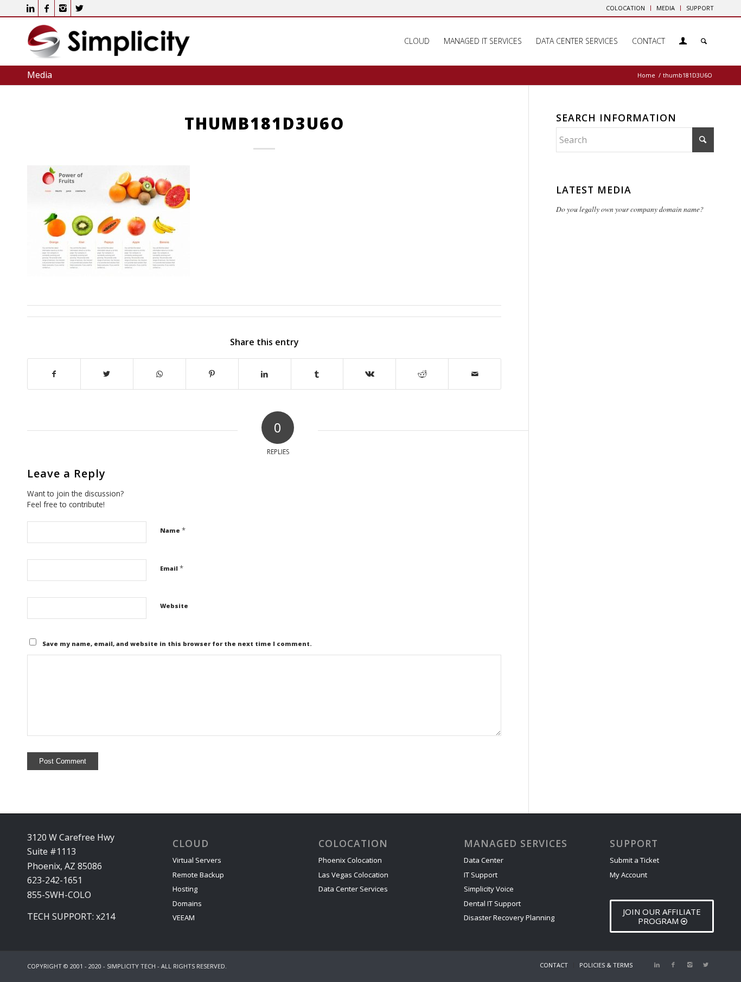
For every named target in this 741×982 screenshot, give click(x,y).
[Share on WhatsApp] (159, 374)
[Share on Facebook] (54, 374)
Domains (187, 903)
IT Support (480, 875)
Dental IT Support (492, 903)
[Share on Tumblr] (317, 374)
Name (173, 530)
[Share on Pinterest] (212, 374)
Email (171, 568)
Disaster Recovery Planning (509, 917)
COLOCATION (625, 8)
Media (39, 75)
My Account (628, 875)
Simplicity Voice (489, 889)
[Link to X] (79, 8)
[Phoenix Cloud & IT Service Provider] (108, 45)
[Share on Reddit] (422, 374)
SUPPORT (700, 8)
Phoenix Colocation (350, 860)
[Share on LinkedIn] (265, 374)
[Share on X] (107, 374)
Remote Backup (198, 875)
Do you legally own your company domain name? (630, 209)
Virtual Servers (197, 860)
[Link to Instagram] (63, 8)
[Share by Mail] (475, 374)
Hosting (185, 889)
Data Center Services (353, 889)
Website (174, 606)
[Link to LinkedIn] (30, 8)
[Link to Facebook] (46, 8)
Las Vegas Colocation (353, 875)
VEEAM (184, 917)
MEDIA (665, 8)
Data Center (483, 860)
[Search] (704, 41)
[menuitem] (626, 8)
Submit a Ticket (634, 860)
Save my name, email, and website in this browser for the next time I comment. (177, 643)
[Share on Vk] (369, 374)
